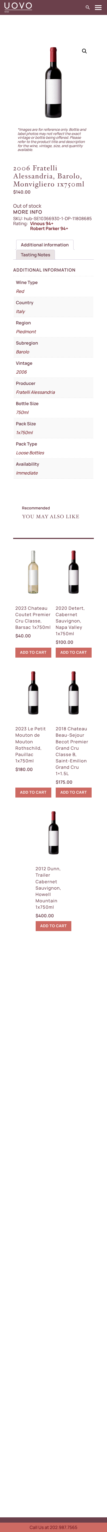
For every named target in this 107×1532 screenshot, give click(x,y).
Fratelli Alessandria (35, 392)
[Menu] (98, 7)
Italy (20, 311)
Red (20, 291)
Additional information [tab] (45, 245)
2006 (21, 372)
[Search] (88, 8)
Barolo (22, 352)
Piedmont (26, 332)
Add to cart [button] (33, 652)
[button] (84, 51)
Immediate (27, 473)
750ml (22, 412)
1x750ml (24, 432)
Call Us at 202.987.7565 (53, 1527)
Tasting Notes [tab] (35, 255)
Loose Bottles (30, 453)
